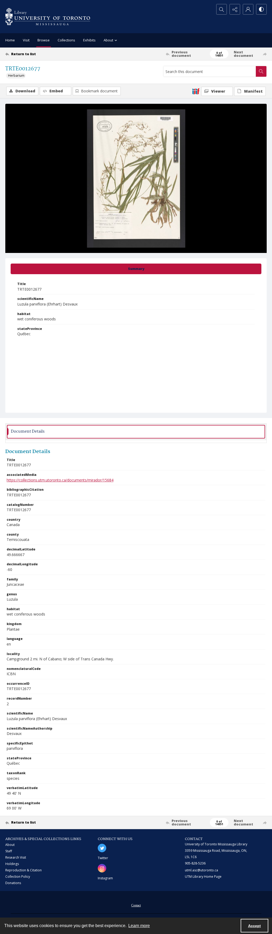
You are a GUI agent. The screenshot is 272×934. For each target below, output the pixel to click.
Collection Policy (17, 876)
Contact (136, 905)
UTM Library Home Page (203, 876)
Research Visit (15, 857)
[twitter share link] (102, 848)
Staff (8, 851)
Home (10, 40)
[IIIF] (196, 91)
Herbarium (16, 75)
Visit (26, 40)
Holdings (12, 864)
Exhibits (89, 40)
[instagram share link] (102, 868)
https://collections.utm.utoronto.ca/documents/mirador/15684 (60, 480)
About (10, 844)
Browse (43, 40)
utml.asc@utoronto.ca (201, 870)
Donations (13, 883)
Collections (66, 40)
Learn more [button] (139, 925)
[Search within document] (261, 71)
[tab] (136, 269)
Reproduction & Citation (23, 870)
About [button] (108, 40)
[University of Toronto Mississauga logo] (47, 16)
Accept (254, 926)
